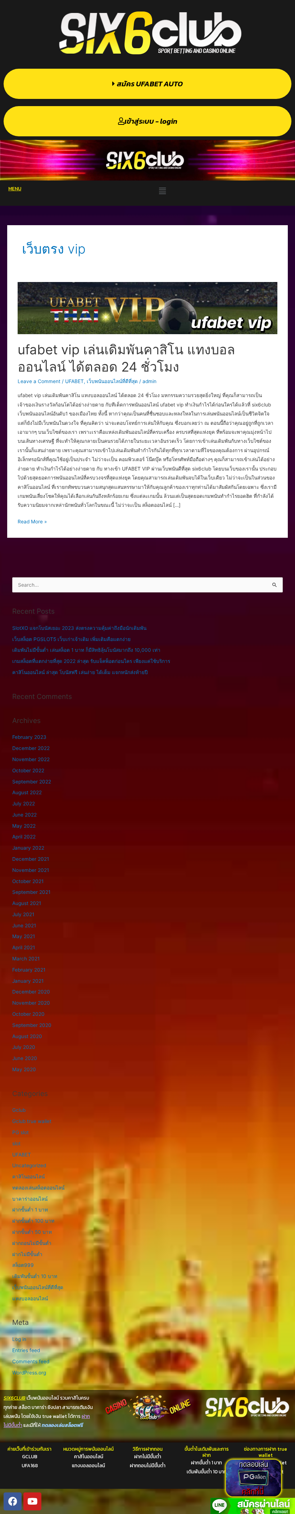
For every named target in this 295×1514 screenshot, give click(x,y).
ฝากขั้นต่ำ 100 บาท (33, 1221)
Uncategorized (29, 1165)
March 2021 (26, 958)
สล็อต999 (23, 1265)
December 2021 (30, 859)
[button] (162, 190)
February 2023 (29, 737)
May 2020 (24, 1069)
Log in (19, 1339)
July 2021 (23, 914)
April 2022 (24, 837)
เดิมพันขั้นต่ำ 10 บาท (34, 1276)
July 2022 (23, 803)
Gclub (19, 1110)
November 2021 (30, 870)
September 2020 (31, 1025)
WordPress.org (29, 1373)
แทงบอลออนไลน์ (30, 1298)
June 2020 (24, 1058)
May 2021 (23, 936)
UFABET (74, 381)
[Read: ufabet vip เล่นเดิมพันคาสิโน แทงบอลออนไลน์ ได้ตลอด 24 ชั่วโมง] (147, 307)
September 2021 (31, 892)
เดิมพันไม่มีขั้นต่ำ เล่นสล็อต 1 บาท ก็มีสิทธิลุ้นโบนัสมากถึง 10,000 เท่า (86, 650)
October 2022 (28, 770)
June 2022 (24, 815)
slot (16, 1143)
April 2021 (23, 947)
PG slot (20, 1132)
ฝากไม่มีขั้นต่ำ (27, 1254)
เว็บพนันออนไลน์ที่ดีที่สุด (112, 381)
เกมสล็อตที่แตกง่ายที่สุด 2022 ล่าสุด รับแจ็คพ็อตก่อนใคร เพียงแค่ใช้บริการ (91, 661)
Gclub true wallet (31, 1121)
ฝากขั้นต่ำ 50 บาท (32, 1232)
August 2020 (27, 1036)
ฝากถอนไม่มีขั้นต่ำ (31, 1243)
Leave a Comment (39, 381)
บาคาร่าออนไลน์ (29, 1199)
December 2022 (31, 748)
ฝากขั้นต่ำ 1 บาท (30, 1210)
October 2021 (28, 881)
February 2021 (28, 970)
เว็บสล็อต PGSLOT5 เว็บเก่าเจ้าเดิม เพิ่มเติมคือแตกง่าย (71, 639)
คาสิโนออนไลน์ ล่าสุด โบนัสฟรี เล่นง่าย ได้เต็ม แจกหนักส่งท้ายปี (80, 672)
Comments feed (30, 1361)
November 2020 (31, 1003)
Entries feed (26, 1350)
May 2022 (24, 826)
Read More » (32, 520)
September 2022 (31, 782)
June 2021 (24, 925)
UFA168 (30, 1465)
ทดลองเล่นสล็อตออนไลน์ (38, 1188)
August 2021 (26, 903)
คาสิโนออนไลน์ (28, 1176)
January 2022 (28, 848)
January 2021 (28, 981)
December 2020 (31, 992)
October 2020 (28, 1014)
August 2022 (27, 792)
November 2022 (31, 759)
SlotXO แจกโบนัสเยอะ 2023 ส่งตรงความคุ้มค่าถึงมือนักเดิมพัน (79, 628)
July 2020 (23, 1047)
